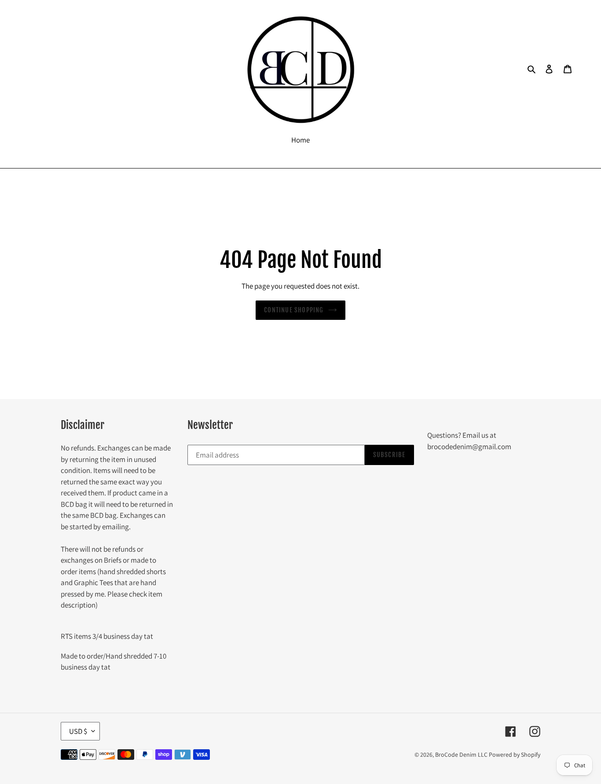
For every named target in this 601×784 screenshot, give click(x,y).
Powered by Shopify (514, 754)
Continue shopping (293, 310)
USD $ (78, 731)
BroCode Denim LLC (461, 754)
